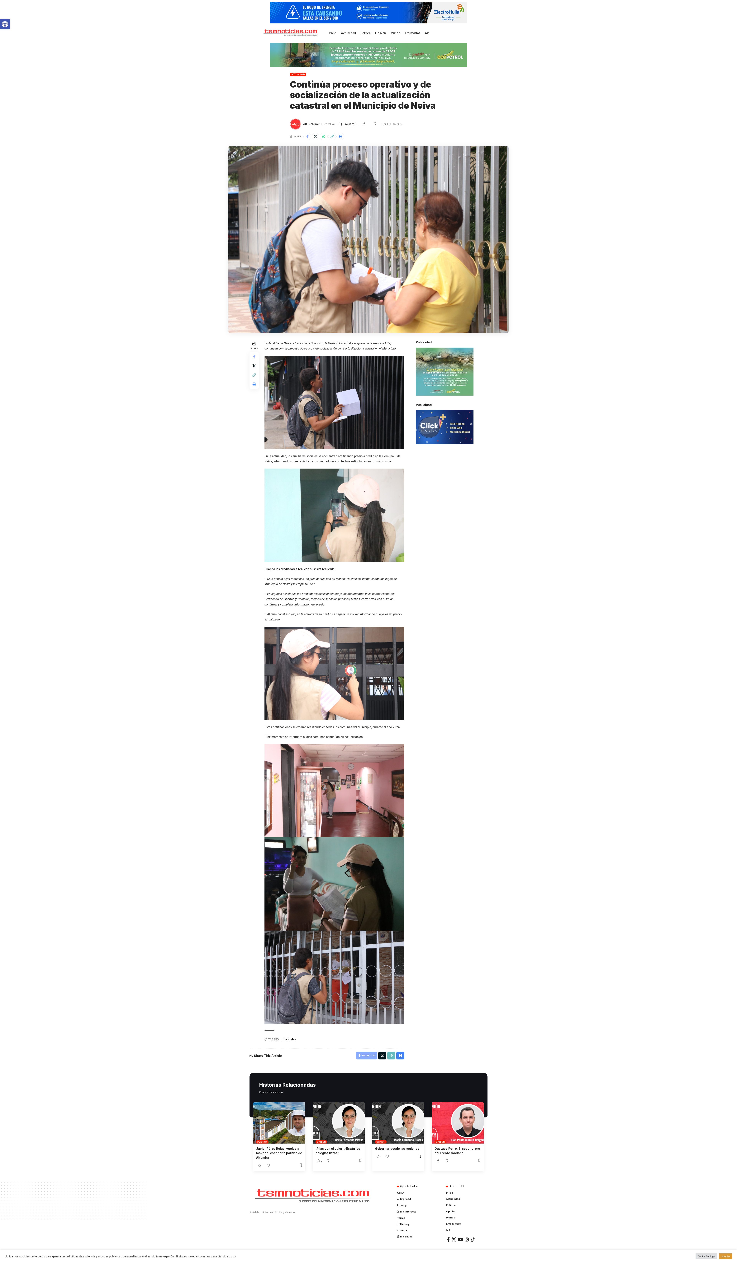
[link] (5, 24)
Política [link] (262, 1141)
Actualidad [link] (298, 74)
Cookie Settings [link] (706, 1256)
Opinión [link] (321, 1141)
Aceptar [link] (725, 1256)
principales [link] (288, 1039)
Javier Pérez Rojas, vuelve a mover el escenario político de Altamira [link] (279, 1153)
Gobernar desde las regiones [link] (397, 1148)
